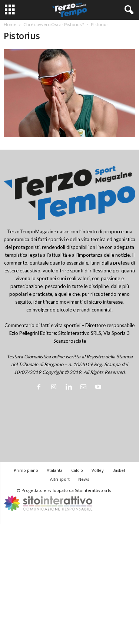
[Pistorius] (69, 93)
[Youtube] (99, 387)
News (83, 479)
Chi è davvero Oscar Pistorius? (53, 24)
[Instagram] (55, 387)
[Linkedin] (70, 387)
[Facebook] (40, 387)
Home (10, 24)
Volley (98, 470)
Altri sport (60, 479)
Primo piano (26, 470)
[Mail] (84, 387)
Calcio (77, 470)
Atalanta (55, 470)
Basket (118, 470)
